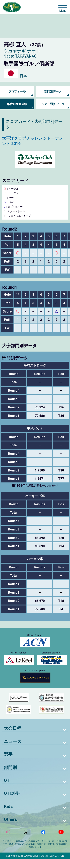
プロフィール (17, 91)
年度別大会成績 (17, 104)
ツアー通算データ (52, 104)
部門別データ (53, 91)
